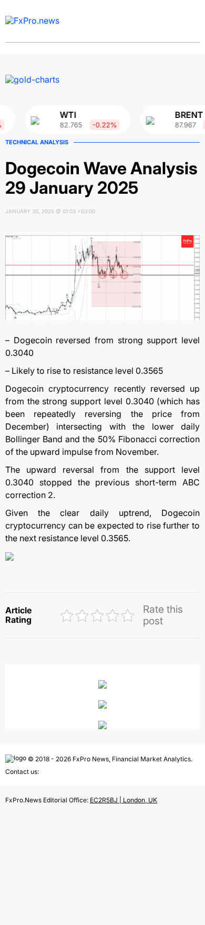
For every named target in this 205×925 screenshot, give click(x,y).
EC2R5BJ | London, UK (123, 800)
